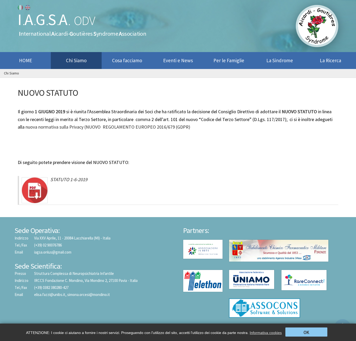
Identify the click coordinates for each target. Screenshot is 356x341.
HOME (25, 60)
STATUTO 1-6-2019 (68, 179)
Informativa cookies (266, 333)
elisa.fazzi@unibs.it (49, 294)
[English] (27, 7)
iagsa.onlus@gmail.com (52, 252)
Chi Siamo (11, 73)
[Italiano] (20, 7)
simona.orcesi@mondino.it (88, 294)
